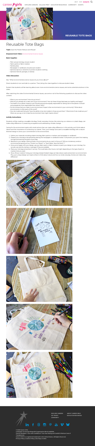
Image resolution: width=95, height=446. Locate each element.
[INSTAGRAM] (44, 426)
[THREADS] (38, 426)
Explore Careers (31, 5)
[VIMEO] (62, 426)
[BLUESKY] (67, 426)
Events (80, 5)
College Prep (44, 5)
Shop (80, 2)
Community (72, 5)
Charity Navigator (21, 433)
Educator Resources (59, 5)
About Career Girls (74, 413)
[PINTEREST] (50, 426)
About (76, 2)
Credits (44, 438)
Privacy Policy (20, 438)
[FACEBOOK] (33, 426)
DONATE (86, 2)
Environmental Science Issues (33, 54)
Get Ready (54, 415)
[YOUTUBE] (56, 426)
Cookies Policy (30, 438)
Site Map (38, 438)
